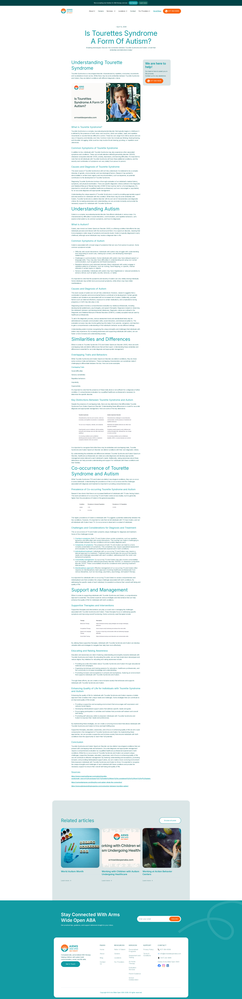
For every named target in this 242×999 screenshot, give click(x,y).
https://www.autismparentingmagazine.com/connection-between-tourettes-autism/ (99, 786)
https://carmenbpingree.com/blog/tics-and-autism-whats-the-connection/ (96, 782)
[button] (92, 11)
